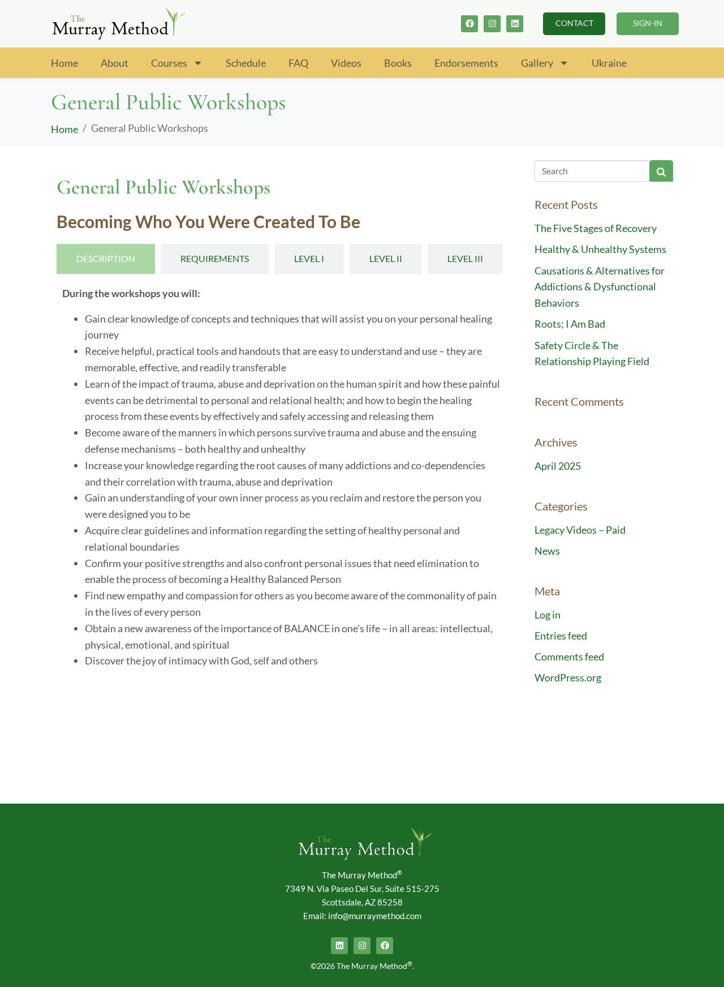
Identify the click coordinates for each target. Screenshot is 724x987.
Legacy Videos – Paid (580, 529)
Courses (169, 63)
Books (398, 63)
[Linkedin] (514, 23)
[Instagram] (492, 23)
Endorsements (466, 63)
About (114, 63)
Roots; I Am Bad (570, 323)
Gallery (537, 63)
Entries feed (561, 635)
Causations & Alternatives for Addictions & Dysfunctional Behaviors (600, 287)
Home (64, 63)
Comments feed (569, 656)
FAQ (298, 63)
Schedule (246, 63)
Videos (346, 63)
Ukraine (609, 63)
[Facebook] (469, 23)
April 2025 (558, 466)
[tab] (106, 258)
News (547, 550)
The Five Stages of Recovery (596, 228)
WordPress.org (568, 677)
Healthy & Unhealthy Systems (600, 249)
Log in (548, 614)
